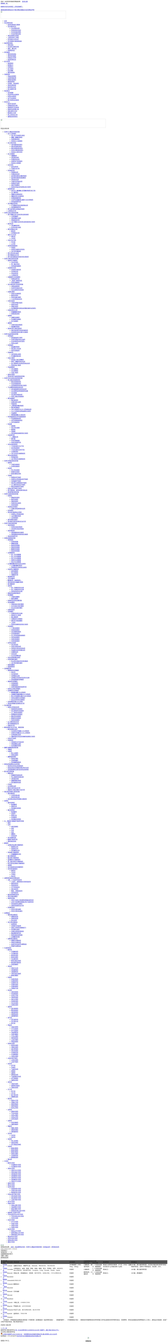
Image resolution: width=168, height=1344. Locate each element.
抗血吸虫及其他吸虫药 (18, 650)
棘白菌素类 (14, 617)
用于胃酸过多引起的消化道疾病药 (18, 214)
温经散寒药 (14, 1012)
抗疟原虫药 (14, 644)
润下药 (13, 1093)
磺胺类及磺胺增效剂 (14, 593)
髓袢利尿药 (14, 499)
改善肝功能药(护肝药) (18, 249)
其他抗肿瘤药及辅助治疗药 (16, 703)
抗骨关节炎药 (12, 738)
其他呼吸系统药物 (13, 492)
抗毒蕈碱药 (14, 760)
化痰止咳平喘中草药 (14, 1194)
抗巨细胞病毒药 (16, 631)
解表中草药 (11, 1163)
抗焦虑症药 (14, 273)
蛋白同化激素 (15, 427)
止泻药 (13, 244)
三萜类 (13, 622)
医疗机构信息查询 (13, 100)
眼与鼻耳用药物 (9, 771)
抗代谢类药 (14, 674)
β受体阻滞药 (15, 157)
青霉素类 (10, 540)
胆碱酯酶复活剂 (16, 854)
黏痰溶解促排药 (16, 473)
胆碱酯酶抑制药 (16, 312)
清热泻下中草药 (16, 1181)
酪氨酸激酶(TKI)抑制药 (18, 692)
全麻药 (10, 751)
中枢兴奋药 (11, 301)
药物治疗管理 (12, 57)
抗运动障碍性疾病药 (17, 290)
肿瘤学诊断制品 (16, 946)
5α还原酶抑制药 (16, 516)
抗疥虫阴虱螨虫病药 (14, 657)
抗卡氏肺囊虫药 (16, 655)
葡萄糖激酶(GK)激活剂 (18, 415)
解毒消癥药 (14, 975)
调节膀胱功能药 (13, 519)
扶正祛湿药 (14, 1003)
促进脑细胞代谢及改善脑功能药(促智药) (23, 308)
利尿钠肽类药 (15, 139)
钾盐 (12, 828)
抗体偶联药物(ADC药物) (15, 701)
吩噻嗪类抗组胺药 (16, 714)
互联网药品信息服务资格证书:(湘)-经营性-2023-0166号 (40, 1334)
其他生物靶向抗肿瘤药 (18, 698)
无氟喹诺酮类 (15, 597)
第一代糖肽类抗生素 (17, 587)
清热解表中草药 (16, 1179)
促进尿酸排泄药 (16, 745)
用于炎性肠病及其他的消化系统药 (18, 256)
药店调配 (10, 70)
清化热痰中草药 (16, 1196)
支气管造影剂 (15, 887)
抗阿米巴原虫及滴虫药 (18, 648)
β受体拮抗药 (15, 179)
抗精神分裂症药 (16, 269)
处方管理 (7, 61)
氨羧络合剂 (14, 846)
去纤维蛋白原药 (16, 354)
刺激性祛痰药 (15, 472)
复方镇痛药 (14, 321)
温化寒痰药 (14, 1049)
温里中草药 (11, 1183)
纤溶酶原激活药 (16, 356)
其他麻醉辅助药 (16, 762)
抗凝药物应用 (12, 78)
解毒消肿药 (14, 1148)
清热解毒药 (14, 970)
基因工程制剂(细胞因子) (18, 927)
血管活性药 (14, 166)
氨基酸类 (14, 804)
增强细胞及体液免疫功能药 (19, 534)
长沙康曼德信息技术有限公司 (32, 1336)
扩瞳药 (10, 784)
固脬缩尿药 (14, 1106)
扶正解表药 (14, 959)
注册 (26, 1)
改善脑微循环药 (16, 207)
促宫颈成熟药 (15, 448)
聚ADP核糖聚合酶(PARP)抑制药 (21, 696)
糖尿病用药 (11, 81)
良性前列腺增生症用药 (15, 512)
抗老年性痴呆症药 (16, 288)
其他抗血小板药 (16, 365)
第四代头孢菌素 (16, 560)
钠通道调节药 (15, 279)
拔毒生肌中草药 (13, 1240)
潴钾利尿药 (14, 501)
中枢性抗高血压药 (16, 181)
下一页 (5, 1328)
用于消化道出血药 (13, 253)
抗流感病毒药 (15, 633)
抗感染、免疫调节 (13, 83)
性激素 (10, 424)
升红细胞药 (14, 369)
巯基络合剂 (14, 848)
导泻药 (13, 242)
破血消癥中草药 (16, 1209)
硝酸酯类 (14, 155)
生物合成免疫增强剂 (17, 931)
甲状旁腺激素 (15, 440)
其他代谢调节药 (16, 442)
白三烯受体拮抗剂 (13, 722)
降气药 (13, 1023)
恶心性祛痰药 (15, 470)
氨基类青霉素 (15, 545)
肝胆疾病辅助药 (13, 245)
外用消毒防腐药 (13, 659)
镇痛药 (10, 315)
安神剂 (10, 1139)
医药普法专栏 (12, 87)
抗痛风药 (10, 740)
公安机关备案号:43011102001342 (12, 1334)
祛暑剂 (10, 977)
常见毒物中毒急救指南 (15, 41)
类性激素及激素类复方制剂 (19, 433)
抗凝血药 (10, 345)
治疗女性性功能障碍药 (18, 453)
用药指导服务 (12, 56)
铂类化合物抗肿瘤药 (14, 688)
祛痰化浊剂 (11, 1043)
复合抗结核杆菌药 (16, 608)
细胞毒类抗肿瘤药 (13, 670)
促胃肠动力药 (15, 233)
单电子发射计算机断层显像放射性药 (22, 900)
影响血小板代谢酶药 (17, 359)
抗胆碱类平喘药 (16, 481)
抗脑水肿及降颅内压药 (18, 508)
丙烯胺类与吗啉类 (16, 619)
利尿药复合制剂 (16, 503)
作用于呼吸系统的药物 (11, 461)
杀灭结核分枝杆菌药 (17, 606)
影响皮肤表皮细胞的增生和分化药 (18, 767)
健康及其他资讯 (13, 116)
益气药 (13, 1065)
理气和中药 (14, 1021)
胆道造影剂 (14, 885)
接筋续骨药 (14, 1038)
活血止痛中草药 (16, 1205)
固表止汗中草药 (16, 1231)
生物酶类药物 (15, 937)
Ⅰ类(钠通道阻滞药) (16, 144)
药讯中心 (7, 102)
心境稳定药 (14, 275)
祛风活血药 (14, 1119)
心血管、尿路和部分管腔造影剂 (21, 881)
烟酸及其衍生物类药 (17, 196)
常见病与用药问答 (13, 46)
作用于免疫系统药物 (10, 523)
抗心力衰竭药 (12, 133)
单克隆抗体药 (15, 929)
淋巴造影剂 (14, 889)
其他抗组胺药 (15, 720)
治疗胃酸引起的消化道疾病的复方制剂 (23, 222)
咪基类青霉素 (15, 551)
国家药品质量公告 (13, 109)
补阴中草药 (14, 1227)
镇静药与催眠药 (13, 260)
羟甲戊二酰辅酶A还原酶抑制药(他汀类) (23, 190)
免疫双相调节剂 (13, 536)
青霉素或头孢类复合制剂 (19, 567)
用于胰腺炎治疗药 (13, 255)
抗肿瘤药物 (7, 668)
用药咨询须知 (12, 54)
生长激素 (14, 393)
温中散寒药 (14, 1008)
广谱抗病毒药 (15, 628)
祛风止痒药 (14, 1117)
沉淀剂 (13, 872)
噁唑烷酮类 (11, 665)
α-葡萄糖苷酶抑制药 (17, 405)
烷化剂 (13, 672)
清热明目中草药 (16, 1177)
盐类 (9, 824)
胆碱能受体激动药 (16, 775)
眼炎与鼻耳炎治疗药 (14, 788)
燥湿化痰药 (14, 1045)
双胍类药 (14, 404)
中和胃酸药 (14, 216)
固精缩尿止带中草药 (17, 1234)
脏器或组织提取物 (16, 935)
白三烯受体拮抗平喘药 (18, 484)
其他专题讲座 (12, 85)
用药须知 (10, 45)
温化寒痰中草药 (16, 1198)
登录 (23, 1)
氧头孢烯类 (14, 573)
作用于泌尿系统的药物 (11, 494)
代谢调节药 (11, 435)
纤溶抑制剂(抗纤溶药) (18, 341)
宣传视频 (10, 92)
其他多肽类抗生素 (16, 591)
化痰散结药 (14, 1052)
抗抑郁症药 (14, 271)
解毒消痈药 (14, 1150)
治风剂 (10, 1109)
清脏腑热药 (14, 971)
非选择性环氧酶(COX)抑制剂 (20, 731)
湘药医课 (3, 10)
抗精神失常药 (12, 268)
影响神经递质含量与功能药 (19, 332)
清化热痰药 (14, 1050)
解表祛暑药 (14, 957)
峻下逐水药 (14, 1095)
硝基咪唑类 (11, 666)
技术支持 (19, 1336)
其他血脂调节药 (16, 201)
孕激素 (13, 431)
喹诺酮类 (10, 595)
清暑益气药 (14, 988)
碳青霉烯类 (14, 571)
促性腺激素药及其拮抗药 (19, 389)
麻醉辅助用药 (12, 756)
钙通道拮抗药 (15, 159)
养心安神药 (14, 1141)
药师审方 (10, 67)
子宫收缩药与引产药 (17, 446)
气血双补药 (14, 1069)
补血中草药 (14, 1223)
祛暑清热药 (14, 979)
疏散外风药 (14, 1111)
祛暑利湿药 (14, 984)
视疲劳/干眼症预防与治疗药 (16, 790)
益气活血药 (14, 1030)
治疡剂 (10, 1146)
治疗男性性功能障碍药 (18, 459)
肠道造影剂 (14, 883)
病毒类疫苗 (14, 918)
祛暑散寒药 (14, 981)
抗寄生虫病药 (12, 642)
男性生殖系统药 (13, 455)
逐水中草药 (11, 1185)
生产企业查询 (12, 98)
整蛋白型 (14, 815)
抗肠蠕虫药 (14, 652)
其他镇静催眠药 (16, 266)
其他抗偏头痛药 (16, 297)
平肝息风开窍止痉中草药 (15, 1214)
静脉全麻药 (14, 755)
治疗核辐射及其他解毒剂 (15, 867)
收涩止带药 (14, 1107)
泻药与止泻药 (12, 240)
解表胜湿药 (14, 955)
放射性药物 (11, 898)
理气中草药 (11, 1201)
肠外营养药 (11, 802)
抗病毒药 (10, 626)
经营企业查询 (12, 96)
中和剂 (13, 874)
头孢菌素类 (11, 552)
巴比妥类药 (14, 262)
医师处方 (10, 65)
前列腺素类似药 (16, 782)
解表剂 (10, 949)
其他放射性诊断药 (16, 903)
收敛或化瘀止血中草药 (18, 1210)
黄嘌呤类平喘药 (16, 477)
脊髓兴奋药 (14, 306)
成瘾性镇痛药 (15, 317)
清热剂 (10, 966)
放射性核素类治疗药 (17, 905)
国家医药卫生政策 (13, 107)
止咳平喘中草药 (16, 1199)
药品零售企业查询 (13, 94)
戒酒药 (10, 865)
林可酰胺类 (11, 584)
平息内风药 (14, 1113)
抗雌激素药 (14, 685)
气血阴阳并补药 (16, 1076)
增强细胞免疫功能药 (17, 532)
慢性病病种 (11, 72)
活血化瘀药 (14, 1027)
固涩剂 (10, 1098)
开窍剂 (10, 1133)
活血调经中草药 (16, 1207)
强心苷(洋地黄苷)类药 (18, 135)
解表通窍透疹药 (16, 962)
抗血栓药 (10, 352)
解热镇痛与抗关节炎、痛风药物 (14, 727)
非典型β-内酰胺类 (13, 569)
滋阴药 (13, 1073)
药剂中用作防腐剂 (16, 911)
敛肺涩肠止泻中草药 (17, 1232)
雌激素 (13, 429)
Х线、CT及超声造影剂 (15, 880)
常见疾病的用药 (16, 32)
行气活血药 (14, 1028)
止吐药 (13, 238)
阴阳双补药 (14, 1074)
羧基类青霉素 (15, 547)
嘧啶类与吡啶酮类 (16, 620)
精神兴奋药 (14, 304)
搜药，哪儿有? (12, 48)
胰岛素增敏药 (15, 407)
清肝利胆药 (14, 992)
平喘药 (10, 475)
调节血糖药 (11, 398)
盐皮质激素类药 (16, 383)
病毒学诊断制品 (16, 942)
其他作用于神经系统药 (15, 328)
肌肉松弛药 (14, 758)
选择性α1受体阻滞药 (17, 514)
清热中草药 (11, 1168)
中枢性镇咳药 (15, 464)
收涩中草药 (11, 1229)
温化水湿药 (14, 999)
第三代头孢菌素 (16, 558)
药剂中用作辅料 (16, 909)
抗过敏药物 (7, 705)
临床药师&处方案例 (14, 24)
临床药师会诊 (12, 59)
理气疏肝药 (14, 1019)
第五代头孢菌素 (16, 562)
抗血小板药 (11, 358)
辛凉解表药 (14, 953)
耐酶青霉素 (14, 543)
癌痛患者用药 (12, 80)
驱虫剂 (10, 1159)
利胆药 (13, 247)
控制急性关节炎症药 (17, 742)
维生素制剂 (11, 793)
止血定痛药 (14, 1039)
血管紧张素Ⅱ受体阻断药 (18, 177)
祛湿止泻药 (14, 995)
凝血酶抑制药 (15, 347)
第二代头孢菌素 (16, 556)
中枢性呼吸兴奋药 (16, 302)
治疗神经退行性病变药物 (15, 284)
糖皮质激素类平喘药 (17, 486)
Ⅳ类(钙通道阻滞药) (17, 150)
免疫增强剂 (11, 530)
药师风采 (9, 10)
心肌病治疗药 (12, 211)
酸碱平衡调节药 (13, 839)
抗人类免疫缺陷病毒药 (18, 635)
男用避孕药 (14, 457)
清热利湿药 (14, 997)
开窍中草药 (14, 1218)
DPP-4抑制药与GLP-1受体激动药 (21, 409)
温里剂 (10, 1006)
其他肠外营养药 (16, 808)
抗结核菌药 (11, 602)
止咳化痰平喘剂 (13, 1058)
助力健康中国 (12, 89)
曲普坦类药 (14, 295)
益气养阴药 (14, 1078)
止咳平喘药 (14, 1062)
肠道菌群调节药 (16, 933)
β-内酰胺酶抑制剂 (16, 565)
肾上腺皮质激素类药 (14, 380)
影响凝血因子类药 (16, 337)
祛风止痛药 (14, 1115)
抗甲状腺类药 (15, 422)
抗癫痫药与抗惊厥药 (14, 277)
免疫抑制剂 (11, 525)
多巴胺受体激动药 (16, 394)
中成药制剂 (7, 948)
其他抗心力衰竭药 (16, 141)
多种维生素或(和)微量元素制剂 (17, 799)
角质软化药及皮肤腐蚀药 (15, 766)
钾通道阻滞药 (15, 313)
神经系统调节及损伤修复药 (19, 330)
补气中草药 (14, 1221)
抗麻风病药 (11, 609)
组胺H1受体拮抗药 (13, 707)
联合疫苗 (14, 920)
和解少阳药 (14, 1128)
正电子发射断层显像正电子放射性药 (22, 902)
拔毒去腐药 (14, 1153)
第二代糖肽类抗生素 (17, 589)
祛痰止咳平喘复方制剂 (15, 488)
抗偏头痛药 (11, 291)
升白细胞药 (14, 370)
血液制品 (14, 924)
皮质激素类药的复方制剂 (19, 385)
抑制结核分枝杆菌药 (17, 604)
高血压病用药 (12, 76)
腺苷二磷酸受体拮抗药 (18, 361)
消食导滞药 (14, 1084)
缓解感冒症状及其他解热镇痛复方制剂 (23, 736)
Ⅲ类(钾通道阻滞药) (17, 148)
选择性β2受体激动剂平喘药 (19, 479)
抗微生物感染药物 (9, 538)
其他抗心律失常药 (16, 152)
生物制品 (7, 913)
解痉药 (13, 231)
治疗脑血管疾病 (13, 203)
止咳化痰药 (14, 1060)
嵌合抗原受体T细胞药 (18, 699)
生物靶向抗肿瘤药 (13, 690)
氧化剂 (13, 876)
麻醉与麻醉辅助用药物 (11, 747)
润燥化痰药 (14, 1047)
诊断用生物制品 (13, 938)
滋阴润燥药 (14, 1124)
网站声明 (31, 10)
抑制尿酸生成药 (16, 744)
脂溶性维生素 (15, 797)
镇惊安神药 (14, 1142)
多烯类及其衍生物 (16, 613)
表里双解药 (14, 964)
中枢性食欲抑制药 (16, 324)
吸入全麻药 (14, 753)
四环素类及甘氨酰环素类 (15, 582)
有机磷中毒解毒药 (13, 852)
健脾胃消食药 (15, 1085)
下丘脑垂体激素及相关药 (15, 387)
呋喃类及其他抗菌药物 (15, 600)
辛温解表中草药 (16, 1164)
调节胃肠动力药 (13, 229)
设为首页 (26, 10)
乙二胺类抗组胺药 (16, 712)
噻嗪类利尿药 (15, 497)
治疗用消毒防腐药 (16, 663)
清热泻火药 (14, 968)
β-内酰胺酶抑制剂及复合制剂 (17, 563)
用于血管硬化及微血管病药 (16, 209)
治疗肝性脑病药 (16, 251)
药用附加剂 (11, 907)
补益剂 (10, 1063)
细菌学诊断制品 (16, 940)
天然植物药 (14, 517)
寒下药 (13, 1091)
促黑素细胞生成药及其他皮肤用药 (18, 769)
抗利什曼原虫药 (16, 646)
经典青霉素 (14, 541)
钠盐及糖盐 (14, 826)
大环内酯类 (11, 578)
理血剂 (10, 1025)
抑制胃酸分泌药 (16, 218)
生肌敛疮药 (14, 1155)
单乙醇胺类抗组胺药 (17, 710)
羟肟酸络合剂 (15, 850)
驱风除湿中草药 (16, 1192)
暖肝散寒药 (14, 1010)
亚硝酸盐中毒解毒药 (14, 859)
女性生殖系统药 (13, 444)
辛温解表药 (14, 951)
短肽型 (13, 813)
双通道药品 (11, 50)
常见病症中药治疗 (13, 39)
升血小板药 (14, 372)
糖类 (9, 823)
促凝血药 (10, 336)
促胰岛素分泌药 (16, 402)
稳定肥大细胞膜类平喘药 (19, 483)
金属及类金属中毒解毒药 (15, 845)
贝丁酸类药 (14, 192)
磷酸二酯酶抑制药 (16, 137)
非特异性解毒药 (13, 869)
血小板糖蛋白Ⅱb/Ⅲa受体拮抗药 (20, 363)
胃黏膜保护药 (15, 220)
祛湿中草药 (11, 1187)
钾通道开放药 (15, 183)
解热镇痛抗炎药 (13, 729)
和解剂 (10, 1126)
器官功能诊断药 (13, 896)
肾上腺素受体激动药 (17, 777)
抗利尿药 (10, 510)
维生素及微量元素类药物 (12, 791)
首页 (5, 21)
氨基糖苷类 (11, 576)
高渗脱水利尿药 (13, 506)
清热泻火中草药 (16, 1170)
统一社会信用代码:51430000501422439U (27, 1330)
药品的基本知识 (16, 30)
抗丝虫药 (14, 653)
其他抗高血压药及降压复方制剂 (21, 187)
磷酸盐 (13, 834)
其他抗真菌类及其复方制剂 (19, 624)
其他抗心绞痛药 (16, 163)
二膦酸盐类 (14, 437)
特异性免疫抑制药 (16, 527)
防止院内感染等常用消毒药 (19, 661)
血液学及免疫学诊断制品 (19, 944)
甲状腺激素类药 (16, 418)
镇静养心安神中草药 (14, 1212)
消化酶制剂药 (15, 225)
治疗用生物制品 (13, 922)
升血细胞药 (11, 367)
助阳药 (13, 1071)
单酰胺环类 (14, 574)
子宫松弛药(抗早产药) (18, 449)
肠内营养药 (11, 810)
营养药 (6, 801)
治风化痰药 (14, 1056)
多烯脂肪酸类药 (16, 198)
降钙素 (13, 438)
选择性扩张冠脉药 (16, 161)
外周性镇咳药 (15, 466)
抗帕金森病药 (15, 286)
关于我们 (15, 10)
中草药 (6, 1161)
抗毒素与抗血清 (16, 926)
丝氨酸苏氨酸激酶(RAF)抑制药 (20, 694)
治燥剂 (10, 1120)
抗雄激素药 (14, 683)
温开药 (13, 1137)
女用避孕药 (14, 451)
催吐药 (13, 236)
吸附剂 (13, 870)
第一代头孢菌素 (16, 554)
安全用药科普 (8, 23)
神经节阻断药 (15, 185)
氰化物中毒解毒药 (13, 858)
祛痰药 (10, 468)
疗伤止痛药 (14, 1036)
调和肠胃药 (14, 1131)
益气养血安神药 (16, 1144)
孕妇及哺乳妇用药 (13, 35)
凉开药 (13, 1135)
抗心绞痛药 (11, 154)
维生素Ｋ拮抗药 (16, 348)
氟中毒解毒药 (12, 856)
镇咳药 (10, 462)
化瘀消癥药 (14, 1034)
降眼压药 (10, 773)
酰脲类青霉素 (15, 549)
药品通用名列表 (20, 1247)
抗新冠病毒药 (15, 639)
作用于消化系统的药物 (11, 212)
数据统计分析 (12, 113)
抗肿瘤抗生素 (15, 676)
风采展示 (7, 91)
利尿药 (10, 495)
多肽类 (10, 585)
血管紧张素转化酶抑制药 (19, 176)
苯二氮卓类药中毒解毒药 (15, 861)
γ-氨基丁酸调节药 (16, 280)
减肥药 (10, 323)
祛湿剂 (10, 990)
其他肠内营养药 (16, 819)
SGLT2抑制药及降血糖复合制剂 (21, 411)
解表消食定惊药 (16, 960)
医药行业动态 (12, 103)
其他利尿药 (14, 505)
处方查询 (10, 68)
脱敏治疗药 (11, 725)
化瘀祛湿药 (14, 1005)
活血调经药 (14, 1032)
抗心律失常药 (12, 143)
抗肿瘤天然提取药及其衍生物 (20, 677)
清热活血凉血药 (16, 973)
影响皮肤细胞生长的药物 (12, 764)
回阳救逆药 (14, 1014)
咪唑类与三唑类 (16, 615)
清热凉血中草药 (16, 1172)
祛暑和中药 (14, 982)
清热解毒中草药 (16, 1175)
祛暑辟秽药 (14, 986)
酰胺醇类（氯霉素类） (15, 580)
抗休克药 (10, 165)
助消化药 (10, 223)
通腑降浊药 (14, 1096)
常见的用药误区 (16, 34)
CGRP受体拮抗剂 (16, 299)
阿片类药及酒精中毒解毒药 (16, 863)
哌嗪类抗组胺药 (16, 718)
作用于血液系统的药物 (11, 334)
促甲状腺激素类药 (16, 420)
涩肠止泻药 (14, 1102)
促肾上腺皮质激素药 (17, 396)
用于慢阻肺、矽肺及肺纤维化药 (17, 490)
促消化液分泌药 (16, 227)
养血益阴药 (14, 1041)
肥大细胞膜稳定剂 (13, 723)
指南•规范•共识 (12, 111)
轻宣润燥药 (14, 1122)
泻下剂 (10, 1089)
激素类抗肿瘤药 (13, 681)
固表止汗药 (14, 1100)
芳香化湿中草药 (16, 1190)
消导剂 (10, 1082)
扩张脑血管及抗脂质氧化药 (19, 205)
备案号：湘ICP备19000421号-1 (49, 1330)
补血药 (13, 1067)
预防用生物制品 (13, 914)
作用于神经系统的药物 (11, 258)
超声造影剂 (14, 892)
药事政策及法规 (13, 105)
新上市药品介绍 (13, 114)
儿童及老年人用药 (13, 37)
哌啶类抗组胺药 (16, 716)
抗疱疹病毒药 (15, 630)
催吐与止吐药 (12, 234)
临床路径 (10, 63)
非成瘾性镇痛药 (16, 319)
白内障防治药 (12, 786)
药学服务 (7, 52)
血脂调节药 (11, 188)
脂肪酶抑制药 (15, 326)
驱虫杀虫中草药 (13, 1236)
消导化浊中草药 (13, 1238)
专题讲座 (7, 74)
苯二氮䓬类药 (15, 264)
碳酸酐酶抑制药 (16, 780)
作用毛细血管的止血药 (18, 339)
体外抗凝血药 (15, 350)
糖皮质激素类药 (16, 381)
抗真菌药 (10, 611)
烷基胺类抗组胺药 (16, 709)
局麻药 (10, 749)
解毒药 (6, 843)
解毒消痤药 (14, 1152)
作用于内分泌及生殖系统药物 (13, 378)
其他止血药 (14, 343)
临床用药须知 (8, 43)
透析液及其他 (12, 841)
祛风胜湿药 (14, 1001)
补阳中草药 (14, 1225)
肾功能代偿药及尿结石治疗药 (17, 521)
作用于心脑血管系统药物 (12, 132)
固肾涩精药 (14, 1104)
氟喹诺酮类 (14, 598)
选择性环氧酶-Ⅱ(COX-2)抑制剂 (20, 733)
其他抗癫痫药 (15, 282)
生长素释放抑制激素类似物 (19, 391)
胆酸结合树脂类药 (16, 194)
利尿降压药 (14, 172)
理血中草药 (11, 1203)
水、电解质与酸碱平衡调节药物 (14, 821)
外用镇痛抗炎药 (16, 734)
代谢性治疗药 (15, 168)
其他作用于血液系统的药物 (16, 376)
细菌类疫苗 (14, 916)
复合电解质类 (12, 837)
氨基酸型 (14, 812)
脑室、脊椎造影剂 (16, 891)
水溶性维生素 (15, 795)
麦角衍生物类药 (16, 293)
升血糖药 (14, 413)
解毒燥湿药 (14, 1157)
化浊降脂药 (14, 1054)
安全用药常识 (12, 26)
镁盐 (12, 832)
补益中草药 (11, 1220)
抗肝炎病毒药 (15, 637)
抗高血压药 (11, 170)
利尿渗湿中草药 (16, 1188)
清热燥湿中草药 (16, 1174)
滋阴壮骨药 (14, 1080)
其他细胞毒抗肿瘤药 (17, 679)
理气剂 (10, 1017)
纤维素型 (14, 817)
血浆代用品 (11, 374)
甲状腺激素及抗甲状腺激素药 (17, 416)
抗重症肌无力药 (13, 310)
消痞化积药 (14, 1087)
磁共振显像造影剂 (13, 894)
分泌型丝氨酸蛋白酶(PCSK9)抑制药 (22, 200)
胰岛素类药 (14, 400)
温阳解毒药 (14, 1016)
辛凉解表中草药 (16, 1166)
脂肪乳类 (14, 806)
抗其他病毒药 (15, 641)
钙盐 (12, 830)
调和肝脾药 (14, 1130)
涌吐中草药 (11, 1242)
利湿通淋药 (14, 994)
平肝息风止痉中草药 (17, 1216)
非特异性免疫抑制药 (17, 529)
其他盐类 (14, 835)
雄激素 (13, 426)
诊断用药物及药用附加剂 (12, 878)
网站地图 (20, 10)
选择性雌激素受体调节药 (19, 687)
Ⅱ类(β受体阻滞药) (16, 146)
